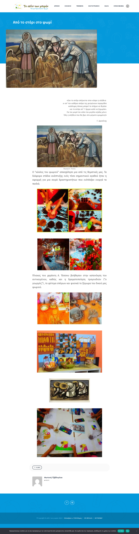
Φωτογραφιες (94, 6)
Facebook (67, 503)
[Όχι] (136, 531)
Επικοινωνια (119, 6)
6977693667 (98, 518)
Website (47, 480)
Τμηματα (79, 6)
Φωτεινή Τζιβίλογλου (53, 477)
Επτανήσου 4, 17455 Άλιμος (73, 518)
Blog (107, 6)
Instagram (72, 503)
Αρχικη (57, 6)
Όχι (127, 531)
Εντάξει (120, 531)
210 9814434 (88, 518)
